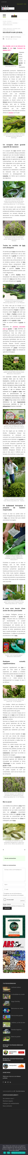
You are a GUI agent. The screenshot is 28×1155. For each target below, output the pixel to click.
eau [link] (6, 518)
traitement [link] (10, 505)
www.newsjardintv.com (8, 1091)
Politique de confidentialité (11, 1103)
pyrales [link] (21, 157)
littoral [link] (5, 102)
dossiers (11, 112)
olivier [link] (7, 400)
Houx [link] (8, 314)
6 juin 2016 (7, 36)
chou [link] (20, 806)
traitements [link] (6, 753)
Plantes (9, 21)
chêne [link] (23, 395)
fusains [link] (22, 307)
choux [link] (22, 818)
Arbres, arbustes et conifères (10, 28)
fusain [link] (16, 310)
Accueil (5, 21)
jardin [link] (4, 320)
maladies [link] (5, 176)
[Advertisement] (14, 1130)
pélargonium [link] (6, 406)
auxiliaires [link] (6, 447)
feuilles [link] (5, 48)
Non (9, 1152)
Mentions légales (8, 1101)
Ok (4, 1152)
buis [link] (14, 48)
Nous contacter (7, 1106)
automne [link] (17, 757)
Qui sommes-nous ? (8, 1098)
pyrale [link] (21, 63)
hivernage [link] (7, 763)
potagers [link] (13, 812)
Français (6, 8)
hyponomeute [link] (21, 402)
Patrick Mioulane (17, 36)
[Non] (26, 1149)
